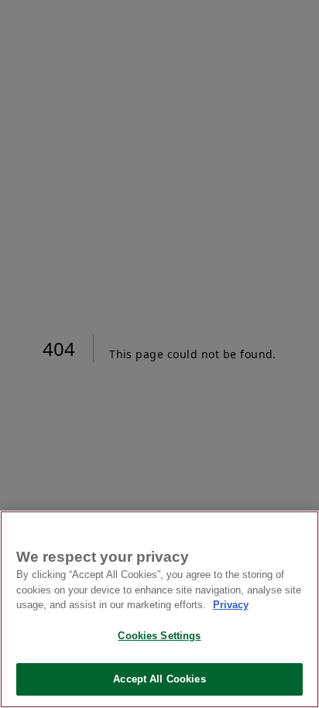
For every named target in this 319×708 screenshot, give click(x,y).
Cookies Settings (159, 635)
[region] (159, 609)
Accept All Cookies (159, 679)
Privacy (231, 605)
